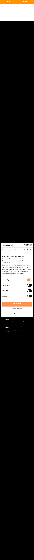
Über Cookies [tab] (28, 250)
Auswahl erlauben (17, 308)
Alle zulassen (17, 303)
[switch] (29, 285)
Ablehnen (17, 313)
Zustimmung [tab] (6, 250)
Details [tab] (17, 250)
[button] (2, 6)
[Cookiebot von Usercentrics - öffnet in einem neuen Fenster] (24, 245)
